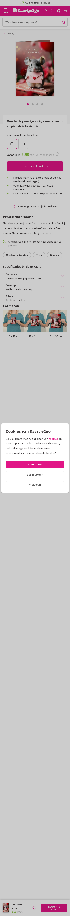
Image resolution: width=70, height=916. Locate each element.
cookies (53, 438)
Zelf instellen (35, 474)
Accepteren (35, 464)
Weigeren (35, 484)
